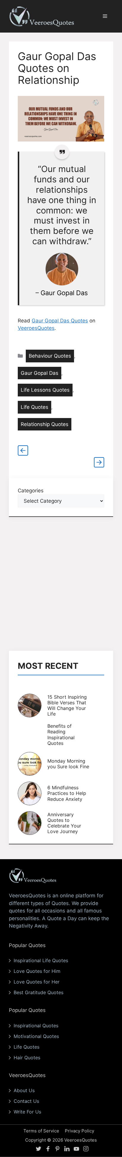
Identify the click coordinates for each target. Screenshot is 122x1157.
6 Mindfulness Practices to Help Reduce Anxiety (66, 793)
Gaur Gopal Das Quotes (60, 321)
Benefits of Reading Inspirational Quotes (61, 734)
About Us (24, 1090)
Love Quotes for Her (37, 981)
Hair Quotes (27, 1057)
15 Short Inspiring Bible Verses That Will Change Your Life (67, 705)
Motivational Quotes (36, 1036)
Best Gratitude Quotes (38, 992)
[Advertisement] (61, 584)
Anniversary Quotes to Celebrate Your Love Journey (64, 823)
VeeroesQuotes (36, 328)
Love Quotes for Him (37, 971)
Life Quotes (34, 407)
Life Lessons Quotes (45, 390)
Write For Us (27, 1111)
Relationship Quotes (44, 424)
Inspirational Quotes (36, 1025)
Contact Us (26, 1101)
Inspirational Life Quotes (41, 960)
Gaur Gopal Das (64, 293)
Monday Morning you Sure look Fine (68, 763)
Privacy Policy (79, 1131)
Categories (31, 491)
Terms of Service (41, 1131)
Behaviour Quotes (50, 356)
